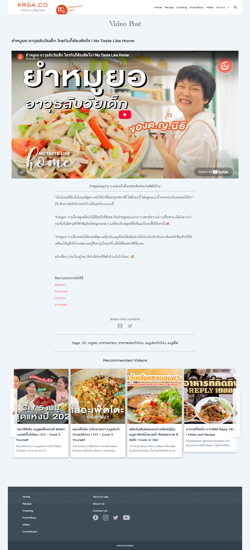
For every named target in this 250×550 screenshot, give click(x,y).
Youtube (60, 298)
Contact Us (100, 510)
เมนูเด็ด (173, 343)
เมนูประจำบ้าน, (156, 343)
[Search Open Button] (235, 7)
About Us (99, 503)
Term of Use (100, 497)
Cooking (28, 510)
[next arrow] (236, 413)
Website (60, 285)
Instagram (61, 304)
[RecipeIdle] (69, 8)
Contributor (30, 531)
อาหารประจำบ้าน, (131, 343)
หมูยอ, (93, 343)
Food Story (29, 517)
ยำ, (85, 343)
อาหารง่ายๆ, (108, 343)
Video (26, 524)
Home (26, 497)
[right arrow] (13, 413)
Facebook (61, 291)
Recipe (27, 503)
